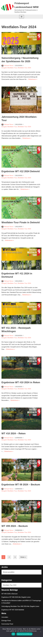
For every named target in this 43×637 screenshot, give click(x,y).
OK (13, 634)
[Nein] (41, 632)
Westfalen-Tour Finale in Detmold (21, 222)
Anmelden (5, 617)
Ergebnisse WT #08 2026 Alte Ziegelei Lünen (16, 597)
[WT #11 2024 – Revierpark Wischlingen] (22, 313)
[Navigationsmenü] (21, 16)
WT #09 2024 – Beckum (15, 526)
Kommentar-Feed (7, 624)
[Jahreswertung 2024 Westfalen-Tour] (22, 100)
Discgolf (4, 68)
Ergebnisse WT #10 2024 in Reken (21, 382)
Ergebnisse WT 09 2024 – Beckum (21, 484)
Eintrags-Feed (6, 620)
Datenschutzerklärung (24, 634)
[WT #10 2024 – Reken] (22, 419)
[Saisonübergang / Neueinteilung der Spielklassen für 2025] (22, 43)
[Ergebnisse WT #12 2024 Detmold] (22, 156)
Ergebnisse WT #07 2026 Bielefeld (13, 610)
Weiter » (23, 557)
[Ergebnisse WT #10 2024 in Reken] (22, 367)
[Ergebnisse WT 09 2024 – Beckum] (22, 470)
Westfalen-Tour (12, 68)
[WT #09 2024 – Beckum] (22, 511)
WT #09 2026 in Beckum (10, 594)
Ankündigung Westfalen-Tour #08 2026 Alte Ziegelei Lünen (20, 606)
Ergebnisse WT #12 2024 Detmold (21, 171)
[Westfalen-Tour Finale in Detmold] (22, 208)
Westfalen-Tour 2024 (24, 68)
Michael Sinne (8, 65)
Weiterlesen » (32, 79)
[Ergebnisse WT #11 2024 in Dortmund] (22, 259)
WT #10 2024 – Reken (14, 433)
